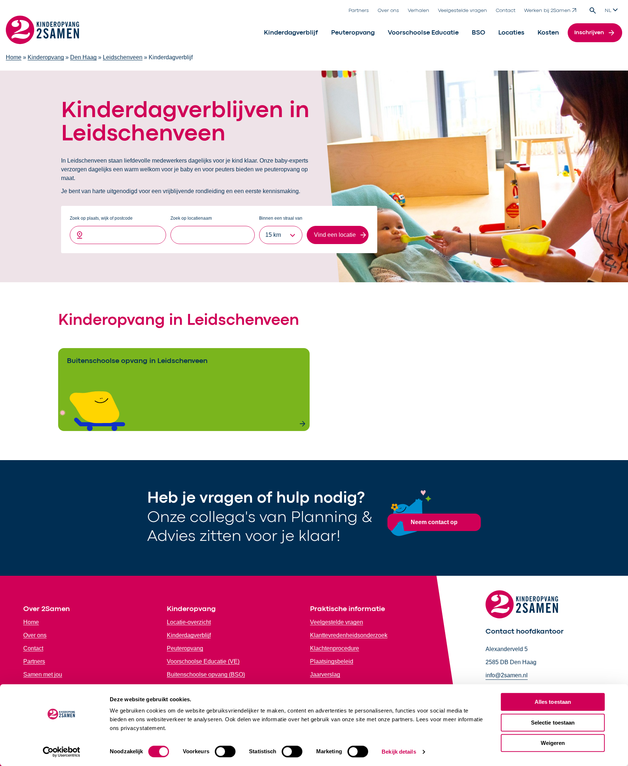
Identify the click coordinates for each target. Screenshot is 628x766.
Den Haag (83, 57)
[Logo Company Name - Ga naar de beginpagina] (42, 32)
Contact (505, 10)
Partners (359, 10)
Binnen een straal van (280, 218)
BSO (478, 33)
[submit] (338, 235)
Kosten (548, 33)
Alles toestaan (553, 702)
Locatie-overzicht (189, 622)
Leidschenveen (122, 57)
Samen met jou (42, 674)
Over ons (388, 10)
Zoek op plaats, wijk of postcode (101, 218)
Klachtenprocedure (334, 648)
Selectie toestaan (553, 722)
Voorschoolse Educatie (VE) (203, 661)
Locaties (511, 33)
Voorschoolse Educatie (423, 33)
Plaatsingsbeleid (331, 661)
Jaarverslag (325, 674)
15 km (273, 235)
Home (13, 57)
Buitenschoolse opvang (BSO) (206, 674)
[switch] (225, 751)
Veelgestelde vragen (462, 10)
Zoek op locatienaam (191, 218)
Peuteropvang (353, 33)
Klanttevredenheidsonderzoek (348, 635)
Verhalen (418, 10)
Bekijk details (399, 752)
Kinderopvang (46, 57)
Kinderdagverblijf (291, 33)
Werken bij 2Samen (547, 10)
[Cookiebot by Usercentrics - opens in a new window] (61, 751)
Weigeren (553, 743)
